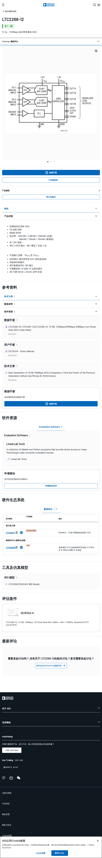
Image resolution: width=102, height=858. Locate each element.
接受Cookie (59, 853)
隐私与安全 (6, 825)
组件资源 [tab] (9, 311)
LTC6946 (10, 547)
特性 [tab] (6, 208)
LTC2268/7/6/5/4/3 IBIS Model (23, 584)
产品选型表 (53, 180)
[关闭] (98, 841)
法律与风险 (6, 793)
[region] (51, 847)
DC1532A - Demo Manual (21, 351)
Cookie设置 (7, 835)
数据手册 (53, 172)
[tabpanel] (51, 249)
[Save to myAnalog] (16, 532)
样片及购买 (51, 197)
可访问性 (6, 803)
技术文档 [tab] (9, 296)
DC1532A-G (27, 613)
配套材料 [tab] (9, 304)
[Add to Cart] (21, 532)
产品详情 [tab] (8, 216)
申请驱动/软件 (51, 486)
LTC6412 (10, 533)
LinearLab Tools (19, 459)
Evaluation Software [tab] (49, 426)
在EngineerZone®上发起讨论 (48, 665)
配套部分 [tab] (49, 509)
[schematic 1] (51, 103)
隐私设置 (6, 814)
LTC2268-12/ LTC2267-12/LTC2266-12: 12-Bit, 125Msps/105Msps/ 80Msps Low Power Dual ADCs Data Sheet (52, 328)
